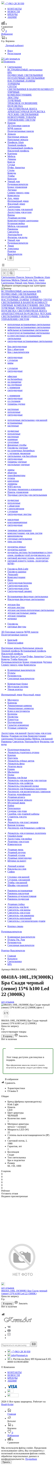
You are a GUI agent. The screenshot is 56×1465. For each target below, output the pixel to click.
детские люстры (16, 607)
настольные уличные (18, 464)
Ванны (11, 215)
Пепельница (14, 808)
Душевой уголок (16, 855)
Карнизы (12, 702)
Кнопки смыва (15, 926)
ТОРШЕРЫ (13, 83)
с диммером (13, 387)
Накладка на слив (16, 869)
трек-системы (14, 541)
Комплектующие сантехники (22, 220)
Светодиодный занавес (19, 591)
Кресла (11, 162)
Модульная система (17, 686)
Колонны (12, 714)
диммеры (12, 483)
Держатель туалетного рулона (23, 752)
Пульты (11, 673)
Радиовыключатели (17, 184)
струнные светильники (19, 538)
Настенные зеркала (17, 136)
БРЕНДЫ (12, 1378)
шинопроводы (15, 536)
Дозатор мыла (14, 766)
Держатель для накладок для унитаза (27, 780)
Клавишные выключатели (21, 670)
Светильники (14, 961)
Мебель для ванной (17, 226)
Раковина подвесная (18, 899)
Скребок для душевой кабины (23, 814)
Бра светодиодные (17, 346)
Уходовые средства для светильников (27, 495)
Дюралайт (12, 574)
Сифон (11, 871)
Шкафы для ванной (17, 885)
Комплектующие (16, 577)
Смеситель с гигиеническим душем (26, 921)
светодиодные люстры (19, 514)
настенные (13, 409)
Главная (11, 955)
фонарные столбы (16, 445)
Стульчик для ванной (18, 879)
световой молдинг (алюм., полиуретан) (28, 558)
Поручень (12, 758)
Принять (6, 1462)
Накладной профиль (18, 150)
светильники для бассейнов (22, 456)
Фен (9, 819)
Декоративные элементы (20, 708)
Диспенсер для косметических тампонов (29, 791)
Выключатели (14, 254)
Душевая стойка (16, 904)
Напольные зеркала (17, 139)
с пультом (12, 360)
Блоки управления (17, 187)
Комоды (11, 173)
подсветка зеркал (16, 546)
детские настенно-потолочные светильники (30, 610)
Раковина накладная (18, 893)
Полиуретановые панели (20, 131)
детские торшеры (16, 615)
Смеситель (13, 231)
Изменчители (14, 844)
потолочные (13, 412)
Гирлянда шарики (16, 571)
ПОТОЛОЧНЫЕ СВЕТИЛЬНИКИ (26, 78)
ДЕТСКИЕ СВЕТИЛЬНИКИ (23, 114)
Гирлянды (12, 623)
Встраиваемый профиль (20, 148)
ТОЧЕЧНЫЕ (14, 100)
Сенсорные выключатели (20, 678)
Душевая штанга (16, 797)
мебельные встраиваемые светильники (28, 330)
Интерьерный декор (18, 201)
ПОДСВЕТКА (15, 106)
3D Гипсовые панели (18, 125)
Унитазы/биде (14, 234)
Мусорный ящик (16, 802)
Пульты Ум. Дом (16, 939)
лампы (10, 469)
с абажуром (13, 505)
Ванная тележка (15, 825)
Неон (10, 580)
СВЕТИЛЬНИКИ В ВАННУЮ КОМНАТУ (30, 89)
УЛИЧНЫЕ (13, 92)
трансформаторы (16, 475)
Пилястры (12, 716)
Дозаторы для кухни (18, 841)
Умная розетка (15, 689)
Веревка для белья (17, 777)
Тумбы (11, 176)
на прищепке (14, 382)
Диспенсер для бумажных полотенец (27, 788)
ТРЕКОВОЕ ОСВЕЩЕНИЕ (22, 103)
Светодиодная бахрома (19, 582)
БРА (9, 72)
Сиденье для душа (17, 811)
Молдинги (13, 700)
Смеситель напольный (19, 918)
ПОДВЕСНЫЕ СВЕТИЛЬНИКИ (25, 75)
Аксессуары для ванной (20, 209)
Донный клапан (15, 866)
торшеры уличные (17, 461)
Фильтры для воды (17, 237)
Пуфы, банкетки (16, 167)
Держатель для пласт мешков (22, 822)
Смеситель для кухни (18, 912)
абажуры (12, 472)
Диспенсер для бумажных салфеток (26, 828)
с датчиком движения (18, 453)
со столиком (13, 401)
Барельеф (12, 640)
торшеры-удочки (16, 404)
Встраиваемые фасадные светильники (27, 596)
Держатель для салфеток (20, 783)
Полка (10, 774)
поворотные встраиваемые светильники (28, 327)
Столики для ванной (18, 877)
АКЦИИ (12, 1380)
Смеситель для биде (18, 907)
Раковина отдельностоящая (21, 896)
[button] (3, 266)
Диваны (11, 159)
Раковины (12, 229)
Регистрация (14, 53)
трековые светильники (19, 530)
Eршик (11, 769)
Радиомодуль (14, 675)
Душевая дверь (15, 849)
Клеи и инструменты (18, 711)
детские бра (13, 604)
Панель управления (17, 492)
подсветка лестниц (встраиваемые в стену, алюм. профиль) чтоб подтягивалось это (30, 553)
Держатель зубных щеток (20, 760)
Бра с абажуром (15, 349)
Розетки (11, 251)
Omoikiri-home (15, 836)
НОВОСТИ (13, 1375)
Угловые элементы (17, 728)
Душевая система (16, 217)
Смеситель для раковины (20, 915)
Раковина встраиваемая (19, 890)
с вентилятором (15, 508)
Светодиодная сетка (18, 588)
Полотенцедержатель (18, 749)
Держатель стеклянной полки (23, 786)
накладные (13, 519)
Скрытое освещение (18, 725)
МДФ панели (14, 128)
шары (10, 363)
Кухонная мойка (16, 223)
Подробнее (31, 1459)
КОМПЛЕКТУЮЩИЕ (19, 94)
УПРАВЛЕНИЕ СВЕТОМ (21, 120)
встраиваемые (14, 423)
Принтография (15, 642)
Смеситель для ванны (18, 910)
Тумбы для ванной (17, 882)
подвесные (13, 431)
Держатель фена (16, 763)
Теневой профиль (16, 145)
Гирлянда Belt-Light (17, 569)
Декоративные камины (19, 705)
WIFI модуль (14, 486)
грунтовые (13, 442)
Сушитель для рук (17, 816)
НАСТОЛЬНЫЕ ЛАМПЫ (21, 80)
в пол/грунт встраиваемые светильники (28, 333)
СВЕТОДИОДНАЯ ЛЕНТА (22, 108)
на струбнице (14, 384)
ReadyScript (7, 1404)
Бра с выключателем (18, 352)
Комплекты (13, 195)
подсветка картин (16, 549)
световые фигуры (16, 626)
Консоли (12, 178)
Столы (10, 170)
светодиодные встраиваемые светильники (29, 341)
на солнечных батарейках (21, 450)
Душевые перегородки (19, 858)
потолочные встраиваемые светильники (28, 324)
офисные (12, 376)
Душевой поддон (16, 852)
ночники (12, 618)
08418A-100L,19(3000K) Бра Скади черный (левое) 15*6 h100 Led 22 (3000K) (24, 1292)
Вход (10, 50)
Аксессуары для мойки (19, 838)
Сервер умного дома (18, 192)
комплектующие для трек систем (24, 533)
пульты (11, 478)
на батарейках (14, 379)
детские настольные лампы (21, 613)
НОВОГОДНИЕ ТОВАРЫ (21, 117)
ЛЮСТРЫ (13, 97)
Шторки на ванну (16, 860)
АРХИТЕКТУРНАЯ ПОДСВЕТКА (26, 111)
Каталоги (12, 958)
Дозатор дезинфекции (19, 794)
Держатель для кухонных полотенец (26, 833)
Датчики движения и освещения (24, 489)
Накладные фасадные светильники (26, 599)
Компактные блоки (17, 683)
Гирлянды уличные (17, 447)
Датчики (12, 190)
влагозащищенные (17, 522)
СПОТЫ (12, 86)
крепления (13, 481)
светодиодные (15, 357)
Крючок (11, 755)
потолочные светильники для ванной (27, 420)
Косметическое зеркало (19, 800)
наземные (12, 439)
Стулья (11, 164)
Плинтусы (13, 719)
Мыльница (13, 772)
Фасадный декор (16, 203)
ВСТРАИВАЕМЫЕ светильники (24, 69)
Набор (10, 805)
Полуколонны (14, 722)
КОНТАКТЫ (14, 1372)
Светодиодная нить (17, 585)
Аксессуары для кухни (19, 212)
